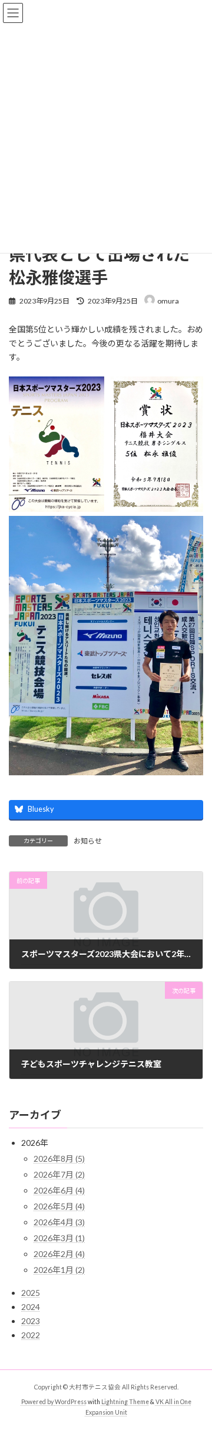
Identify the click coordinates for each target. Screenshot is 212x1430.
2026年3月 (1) (59, 1239)
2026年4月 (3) (59, 1223)
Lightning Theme (125, 1401)
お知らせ (88, 840)
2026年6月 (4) (59, 1191)
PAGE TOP (195, 1375)
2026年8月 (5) (59, 1159)
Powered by (38, 1401)
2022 (30, 1336)
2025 (30, 1293)
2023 (30, 1321)
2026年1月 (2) (59, 1270)
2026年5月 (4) (59, 1207)
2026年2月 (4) (59, 1254)
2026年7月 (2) (59, 1175)
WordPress (71, 1401)
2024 (30, 1307)
